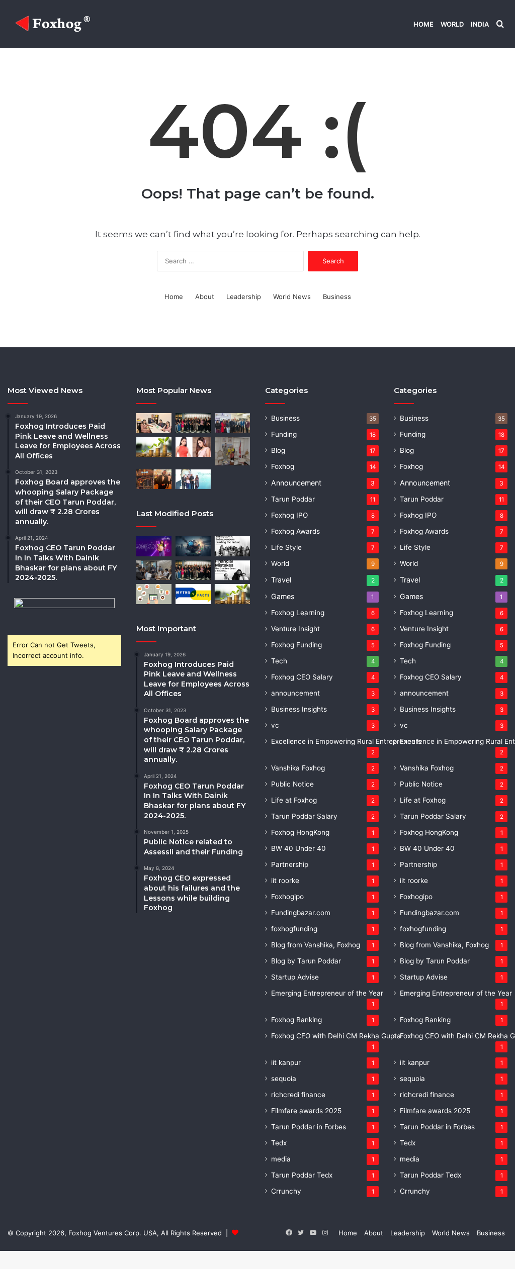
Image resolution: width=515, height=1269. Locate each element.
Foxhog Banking (296, 1020)
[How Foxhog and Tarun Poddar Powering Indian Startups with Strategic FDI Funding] (153, 423)
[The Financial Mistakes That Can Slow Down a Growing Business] (232, 570)
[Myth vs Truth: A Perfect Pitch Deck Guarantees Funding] (193, 594)
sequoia (283, 1079)
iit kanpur (286, 1062)
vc (275, 725)
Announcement (296, 482)
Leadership (243, 296)
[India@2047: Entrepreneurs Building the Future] (232, 546)
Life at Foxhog (294, 800)
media (281, 1159)
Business (337, 296)
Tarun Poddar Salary (304, 816)
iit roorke (285, 880)
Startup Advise (295, 977)
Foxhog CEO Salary (302, 677)
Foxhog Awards (295, 531)
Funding (284, 434)
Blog (278, 450)
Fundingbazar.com (300, 913)
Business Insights (299, 709)
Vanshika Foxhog (298, 768)
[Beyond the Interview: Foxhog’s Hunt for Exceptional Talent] (153, 570)
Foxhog (282, 466)
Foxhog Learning (297, 613)
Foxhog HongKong (300, 832)
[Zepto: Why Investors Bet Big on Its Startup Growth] (153, 546)
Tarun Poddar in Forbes (308, 1127)
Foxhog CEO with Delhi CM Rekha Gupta (336, 1036)
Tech (279, 661)
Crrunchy (286, 1191)
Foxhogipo (287, 897)
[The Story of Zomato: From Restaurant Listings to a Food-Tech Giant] (153, 594)
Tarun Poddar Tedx (301, 1175)
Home (423, 24)
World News (292, 296)
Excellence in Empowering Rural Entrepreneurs (346, 741)
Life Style (286, 547)
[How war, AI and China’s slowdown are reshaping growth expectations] (193, 546)
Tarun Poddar (293, 499)
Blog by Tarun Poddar (306, 961)
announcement (295, 693)
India (480, 24)
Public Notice (292, 784)
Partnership (289, 864)
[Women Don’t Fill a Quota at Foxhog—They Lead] (193, 423)
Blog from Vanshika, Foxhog (315, 945)
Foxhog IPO (289, 515)
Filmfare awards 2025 (306, 1111)
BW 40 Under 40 (298, 848)
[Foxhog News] (54, 24)
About (204, 296)
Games (282, 596)
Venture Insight (295, 629)
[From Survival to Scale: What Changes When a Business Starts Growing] (153, 446)
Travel (281, 579)
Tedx (279, 1143)
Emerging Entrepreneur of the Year (327, 993)
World (452, 24)
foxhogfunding (294, 929)
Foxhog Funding (296, 645)
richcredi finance (298, 1095)
